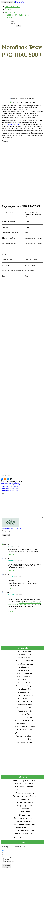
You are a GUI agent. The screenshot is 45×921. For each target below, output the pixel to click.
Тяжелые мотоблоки (24, 736)
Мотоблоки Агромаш (24, 661)
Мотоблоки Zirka (25, 689)
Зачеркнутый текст (10, 500)
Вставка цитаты (36, 500)
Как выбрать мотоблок (24, 786)
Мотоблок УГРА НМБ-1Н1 (10, 487)
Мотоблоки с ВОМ (24, 739)
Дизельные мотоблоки (24, 733)
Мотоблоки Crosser (25, 692)
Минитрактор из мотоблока (24, 780)
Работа (8, 17)
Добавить (6, 535)
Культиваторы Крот (25, 742)
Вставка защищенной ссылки (26, 500)
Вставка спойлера (41, 500)
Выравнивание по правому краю (18, 500)
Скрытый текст (33, 500)
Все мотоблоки (12, 6)
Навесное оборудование (17, 14)
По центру (16, 500)
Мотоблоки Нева (25, 651)
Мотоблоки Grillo (24, 711)
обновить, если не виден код (12, 528)
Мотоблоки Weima (24, 729)
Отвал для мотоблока (25, 830)
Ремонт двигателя (24, 821)
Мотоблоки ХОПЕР (25, 723)
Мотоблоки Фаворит (24, 686)
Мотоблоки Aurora (24, 717)
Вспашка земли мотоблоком (24, 796)
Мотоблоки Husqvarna (24, 701)
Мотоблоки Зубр (25, 667)
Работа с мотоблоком (25, 793)
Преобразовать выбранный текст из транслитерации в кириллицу (38, 500)
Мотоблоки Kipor (25, 698)
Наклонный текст (5, 500)
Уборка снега (24, 815)
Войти (18, 25)
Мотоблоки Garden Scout (24, 726)
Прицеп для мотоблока (24, 827)
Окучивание (24, 799)
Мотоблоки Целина (25, 664)
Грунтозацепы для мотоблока (24, 837)
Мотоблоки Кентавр (24, 673)
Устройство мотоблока (24, 783)
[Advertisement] (22, 80)
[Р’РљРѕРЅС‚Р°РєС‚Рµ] (2, 479)
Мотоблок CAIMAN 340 (9, 488)
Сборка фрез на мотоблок (24, 833)
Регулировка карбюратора (24, 824)
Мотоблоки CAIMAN (24, 676)
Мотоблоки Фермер (24, 695)
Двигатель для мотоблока (10, 483)
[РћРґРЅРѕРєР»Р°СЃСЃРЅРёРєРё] (5, 479)
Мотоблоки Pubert (24, 708)
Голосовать (6, 865)
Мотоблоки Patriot (24, 714)
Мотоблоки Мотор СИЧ (24, 720)
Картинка (28, 500)
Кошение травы (24, 812)
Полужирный (3, 500)
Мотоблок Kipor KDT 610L (10, 485)
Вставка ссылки (23, 500)
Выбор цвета (31, 500)
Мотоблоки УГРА (25, 679)
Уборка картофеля (24, 805)
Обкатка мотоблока (24, 790)
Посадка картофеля (24, 802)
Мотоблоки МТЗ (25, 670)
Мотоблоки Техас (14, 124)
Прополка (25, 808)
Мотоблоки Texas (24, 704)
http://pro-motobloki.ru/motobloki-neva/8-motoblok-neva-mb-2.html (24, 603)
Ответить (11, 554)
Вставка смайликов (21, 500)
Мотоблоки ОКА (24, 682)
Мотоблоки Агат (24, 657)
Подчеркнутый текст (8, 500)
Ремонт (8, 9)
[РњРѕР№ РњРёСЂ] (8, 479)
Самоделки (10, 12)
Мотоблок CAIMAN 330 (9, 490)
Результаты (6, 867)
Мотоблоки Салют (24, 654)
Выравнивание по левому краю (13, 500)
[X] (11, 479)
